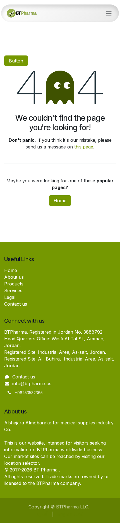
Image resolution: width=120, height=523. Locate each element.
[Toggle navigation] (108, 13)
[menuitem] (42, 514)
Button (16, 61)
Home (60, 200)
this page (83, 147)
